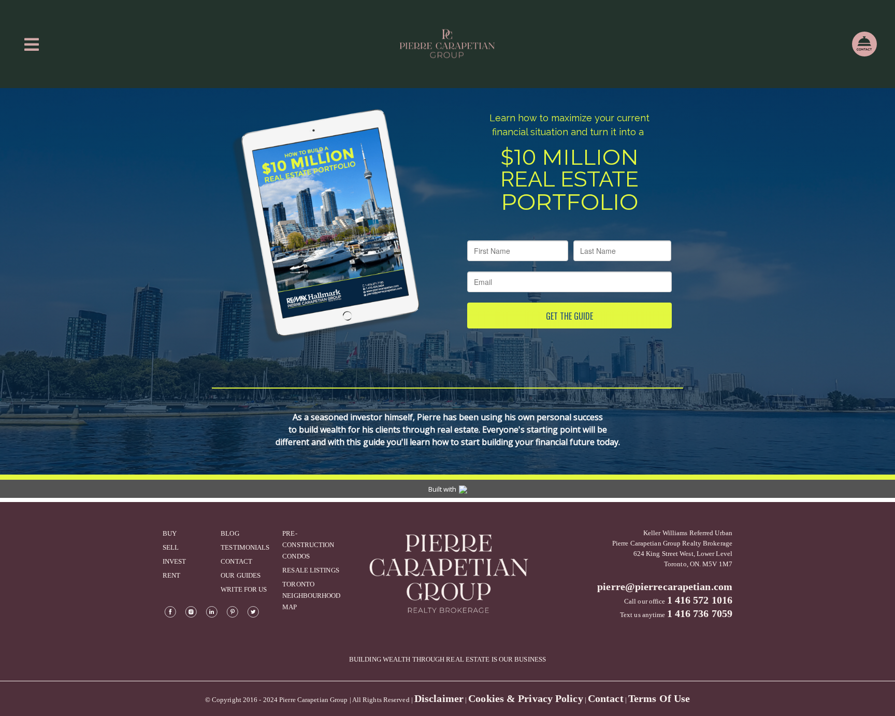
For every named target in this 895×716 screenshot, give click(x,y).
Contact (606, 698)
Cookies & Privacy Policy (525, 698)
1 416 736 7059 (699, 613)
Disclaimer (439, 698)
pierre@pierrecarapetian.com (664, 586)
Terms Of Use (659, 698)
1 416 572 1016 (699, 600)
